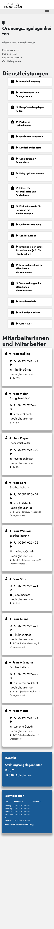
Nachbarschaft (27, 301)
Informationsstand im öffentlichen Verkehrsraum (29, 268)
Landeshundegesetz (30, 147)
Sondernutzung (27, 235)
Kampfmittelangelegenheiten (30, 109)
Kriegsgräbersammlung (30, 175)
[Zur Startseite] (13, 4)
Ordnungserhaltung (30, 224)
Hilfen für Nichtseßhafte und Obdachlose (26, 191)
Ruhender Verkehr (29, 312)
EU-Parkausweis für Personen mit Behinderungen (28, 210)
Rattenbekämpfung (29, 81)
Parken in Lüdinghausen (23, 123)
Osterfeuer (25, 323)
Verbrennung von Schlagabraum (27, 94)
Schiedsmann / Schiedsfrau (26, 160)
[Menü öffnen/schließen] (47, 11)
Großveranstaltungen (31, 136)
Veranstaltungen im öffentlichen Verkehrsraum (28, 287)
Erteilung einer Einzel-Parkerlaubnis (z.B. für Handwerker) (30, 250)
